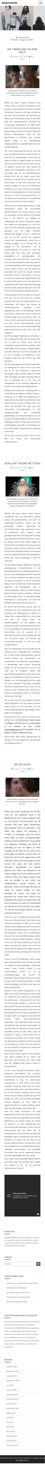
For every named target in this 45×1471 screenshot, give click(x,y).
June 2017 (10, 1417)
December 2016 (12, 1445)
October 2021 (11, 1366)
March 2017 (10, 1431)
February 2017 (11, 1436)
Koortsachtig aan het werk (16, 1301)
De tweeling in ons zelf (22, 50)
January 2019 (11, 1376)
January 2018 (11, 1390)
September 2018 (12, 1380)
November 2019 (12, 1371)
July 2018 (10, 1385)
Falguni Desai (23, 1460)
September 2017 (12, 1408)
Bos (32, 56)
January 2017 (11, 1440)
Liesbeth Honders (14, 1240)
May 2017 (9, 1422)
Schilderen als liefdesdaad (16, 1288)
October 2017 (11, 1403)
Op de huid (22, 764)
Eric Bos (36, 1237)
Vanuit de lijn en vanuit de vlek (18, 1297)
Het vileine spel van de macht (17, 1292)
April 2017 (10, 1427)
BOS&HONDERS (9, 2)
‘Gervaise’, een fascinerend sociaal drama (22, 1283)
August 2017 (11, 1413)
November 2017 (12, 1399)
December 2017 (12, 1394)
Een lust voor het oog (22, 463)
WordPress (27, 1458)
